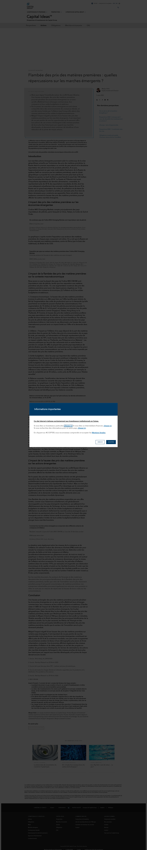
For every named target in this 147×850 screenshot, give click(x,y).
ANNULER (100, 442)
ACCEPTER (111, 442)
